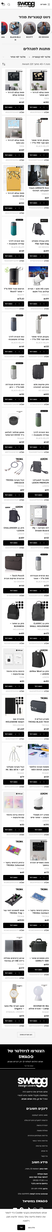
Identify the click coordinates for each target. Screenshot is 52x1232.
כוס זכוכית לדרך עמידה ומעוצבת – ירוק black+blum (40, 435)
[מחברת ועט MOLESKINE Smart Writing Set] (13, 706)
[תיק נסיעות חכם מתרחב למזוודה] (38, 371)
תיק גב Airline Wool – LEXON (39, 672)
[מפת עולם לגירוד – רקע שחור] (38, 79)
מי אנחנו (44, 1151)
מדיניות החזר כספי (40, 1141)
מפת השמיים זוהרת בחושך (39, 864)
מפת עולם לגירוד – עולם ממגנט (15, 194)
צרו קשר (44, 1156)
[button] (38, 107)
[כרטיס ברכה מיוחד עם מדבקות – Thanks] (13, 802)
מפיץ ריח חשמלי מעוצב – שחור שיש (40, 816)
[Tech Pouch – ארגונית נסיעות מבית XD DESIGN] (13, 563)
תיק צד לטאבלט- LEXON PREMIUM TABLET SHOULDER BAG (39, 484)
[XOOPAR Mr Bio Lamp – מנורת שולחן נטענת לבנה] (38, 993)
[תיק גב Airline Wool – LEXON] (38, 658)
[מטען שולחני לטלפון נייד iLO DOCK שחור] (13, 419)
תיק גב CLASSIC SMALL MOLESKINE (39, 625)
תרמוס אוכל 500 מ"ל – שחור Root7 (14, 290)
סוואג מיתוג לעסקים (40, 1115)
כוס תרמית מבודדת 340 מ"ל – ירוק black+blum (15, 387)
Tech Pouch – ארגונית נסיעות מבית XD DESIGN (14, 578)
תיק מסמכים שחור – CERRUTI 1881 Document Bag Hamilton (39, 962)
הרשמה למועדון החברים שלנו (36, 1120)
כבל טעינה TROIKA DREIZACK (15, 481)
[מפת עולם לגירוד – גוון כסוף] (13, 127)
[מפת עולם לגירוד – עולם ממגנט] (13, 178)
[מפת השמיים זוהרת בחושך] (38, 850)
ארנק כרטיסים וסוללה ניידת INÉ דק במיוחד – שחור (14, 961)
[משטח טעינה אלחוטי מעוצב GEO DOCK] (38, 754)
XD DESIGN (43, 247)
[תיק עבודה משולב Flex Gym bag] (38, 228)
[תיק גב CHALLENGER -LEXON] (13, 515)
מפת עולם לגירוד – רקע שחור (39, 94)
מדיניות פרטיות (42, 1146)
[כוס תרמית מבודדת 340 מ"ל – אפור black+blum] (38, 563)
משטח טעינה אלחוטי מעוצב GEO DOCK (39, 768)
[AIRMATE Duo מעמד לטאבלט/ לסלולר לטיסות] (38, 175)
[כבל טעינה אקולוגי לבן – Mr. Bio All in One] (13, 754)
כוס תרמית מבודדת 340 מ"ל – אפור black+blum (39, 578)
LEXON (45, 486)
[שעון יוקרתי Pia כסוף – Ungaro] (13, 993)
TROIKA (20, 486)
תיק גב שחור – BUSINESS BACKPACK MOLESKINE (17, 627)
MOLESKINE (43, 629)
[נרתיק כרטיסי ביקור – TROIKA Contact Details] (38, 897)
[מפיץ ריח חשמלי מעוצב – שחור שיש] (38, 802)
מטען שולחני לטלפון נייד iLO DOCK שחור (14, 433)
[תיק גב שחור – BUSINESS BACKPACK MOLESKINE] (13, 611)
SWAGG (45, 194)
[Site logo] (26, 4)
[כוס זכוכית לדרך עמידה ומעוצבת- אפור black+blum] (13, 324)
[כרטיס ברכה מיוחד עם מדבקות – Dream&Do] (13, 658)
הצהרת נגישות (42, 1125)
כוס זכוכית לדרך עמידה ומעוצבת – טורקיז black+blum (15, 244)
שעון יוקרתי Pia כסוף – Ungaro (14, 1007)
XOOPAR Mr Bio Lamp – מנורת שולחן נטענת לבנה (39, 1009)
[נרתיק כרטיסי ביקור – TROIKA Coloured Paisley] (13, 850)
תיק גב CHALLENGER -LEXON (14, 529)
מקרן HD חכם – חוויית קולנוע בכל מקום (38, 290)
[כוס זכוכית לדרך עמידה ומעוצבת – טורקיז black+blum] (13, 228)
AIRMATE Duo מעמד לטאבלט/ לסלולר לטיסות (39, 191)
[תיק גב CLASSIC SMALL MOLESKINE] (38, 611)
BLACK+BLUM (42, 146)
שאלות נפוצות (42, 1130)
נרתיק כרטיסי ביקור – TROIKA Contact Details (38, 913)
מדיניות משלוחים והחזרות (38, 1135)
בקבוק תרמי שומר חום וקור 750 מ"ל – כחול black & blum (39, 143)
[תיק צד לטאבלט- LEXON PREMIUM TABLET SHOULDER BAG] (38, 467)
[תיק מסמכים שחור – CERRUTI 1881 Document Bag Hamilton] (38, 945)
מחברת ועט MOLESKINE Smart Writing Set (15, 722)
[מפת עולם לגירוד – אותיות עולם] (13, 79)
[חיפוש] (8, 4)
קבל (21, 1227)
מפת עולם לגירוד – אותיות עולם (15, 94)
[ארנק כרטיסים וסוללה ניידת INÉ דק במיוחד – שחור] (13, 945)
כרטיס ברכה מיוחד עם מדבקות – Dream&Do (15, 674)
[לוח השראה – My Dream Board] (38, 515)
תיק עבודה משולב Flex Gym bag (40, 242)
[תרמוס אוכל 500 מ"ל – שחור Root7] (13, 276)
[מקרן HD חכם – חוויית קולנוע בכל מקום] (38, 276)
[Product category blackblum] (15, 32)
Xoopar (20, 438)
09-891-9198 (39, 1188)
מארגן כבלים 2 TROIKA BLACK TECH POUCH (38, 722)
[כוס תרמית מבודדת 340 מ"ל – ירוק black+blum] (13, 371)
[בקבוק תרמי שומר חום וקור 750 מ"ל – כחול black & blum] (38, 127)
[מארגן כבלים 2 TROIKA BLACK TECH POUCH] (38, 706)
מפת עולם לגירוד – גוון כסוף (15, 141)
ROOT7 (21, 295)
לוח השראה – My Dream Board (40, 529)
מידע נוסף (31, 1228)
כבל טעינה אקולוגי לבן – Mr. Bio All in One (15, 770)
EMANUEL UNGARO (15, 1012)
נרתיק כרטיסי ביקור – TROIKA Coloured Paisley (13, 865)
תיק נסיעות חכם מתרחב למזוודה (41, 386)
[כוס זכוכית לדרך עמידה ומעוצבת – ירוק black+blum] (38, 419)
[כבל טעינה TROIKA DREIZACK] (13, 467)
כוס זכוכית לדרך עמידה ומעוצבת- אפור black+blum (15, 339)
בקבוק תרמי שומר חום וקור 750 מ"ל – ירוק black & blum (39, 339)
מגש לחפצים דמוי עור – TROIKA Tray (13, 912)
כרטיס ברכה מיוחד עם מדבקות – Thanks (15, 817)
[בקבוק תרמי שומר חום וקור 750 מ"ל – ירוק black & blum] (38, 324)
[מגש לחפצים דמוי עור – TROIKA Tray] (13, 897)
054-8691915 (33, 1194)
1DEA (46, 98)
